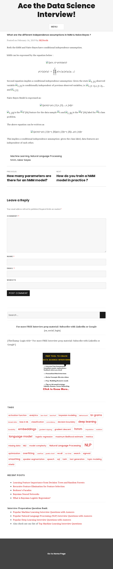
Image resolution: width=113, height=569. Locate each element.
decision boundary (66, 422)
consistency (50, 422)
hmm (13, 160)
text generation (77, 459)
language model (20, 436)
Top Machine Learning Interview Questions (60, 523)
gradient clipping (45, 430)
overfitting (28, 453)
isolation (99, 430)
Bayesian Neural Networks (26, 494)
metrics (89, 436)
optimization (14, 453)
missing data (14, 445)
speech (50, 459)
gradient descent (63, 429)
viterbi (11, 464)
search (77, 453)
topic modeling (94, 459)
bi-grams (96, 415)
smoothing (14, 459)
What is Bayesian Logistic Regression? (31, 497)
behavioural (83, 415)
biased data (12, 422)
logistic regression (44, 436)
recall (59, 453)
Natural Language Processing (46, 156)
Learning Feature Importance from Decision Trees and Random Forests (48, 482)
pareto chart (50, 454)
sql (58, 459)
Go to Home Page (56, 553)
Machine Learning (19, 156)
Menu (54, 26)
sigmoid (86, 453)
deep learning (87, 422)
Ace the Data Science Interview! (56, 10)
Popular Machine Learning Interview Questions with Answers (43, 512)
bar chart (44, 415)
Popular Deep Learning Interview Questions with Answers (42, 519)
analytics (33, 415)
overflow (40, 454)
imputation (89, 430)
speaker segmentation (34, 459)
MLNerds (43, 40)
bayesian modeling (67, 415)
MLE (24, 445)
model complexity (37, 445)
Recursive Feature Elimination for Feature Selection (39, 486)
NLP (88, 445)
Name (10, 256)
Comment (13, 216)
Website (11, 280)
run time (68, 454)
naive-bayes (24, 160)
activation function (17, 415)
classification (37, 422)
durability (11, 430)
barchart (53, 415)
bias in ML (24, 422)
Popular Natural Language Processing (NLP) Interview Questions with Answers (52, 515)
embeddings (27, 429)
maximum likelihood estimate (69, 436)
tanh (65, 459)
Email (11, 268)
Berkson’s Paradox (22, 490)
